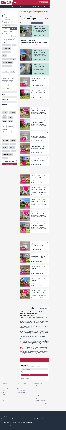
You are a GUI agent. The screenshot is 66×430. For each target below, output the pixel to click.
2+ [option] (7, 107)
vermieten (30, 350)
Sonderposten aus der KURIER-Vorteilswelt (40, 404)
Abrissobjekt (5, 140)
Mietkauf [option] (14, 36)
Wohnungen (20, 385)
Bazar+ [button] (40, 23)
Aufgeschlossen (6, 151)
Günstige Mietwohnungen (42, 390)
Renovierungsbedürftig (7, 154)
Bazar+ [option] (13, 28)
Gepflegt (12, 147)
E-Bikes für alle (41, 396)
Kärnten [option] (12, 71)
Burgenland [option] (5, 71)
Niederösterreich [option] (6, 74)
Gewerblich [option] (10, 126)
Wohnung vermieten (42, 395)
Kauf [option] (4, 36)
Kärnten (3, 394)
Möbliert (13, 144)
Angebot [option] (5, 131)
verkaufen (37, 350)
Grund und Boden (21, 392)
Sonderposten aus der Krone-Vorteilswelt (40, 401)
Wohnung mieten (31, 338)
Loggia (4, 121)
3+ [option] (11, 107)
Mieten (38, 320)
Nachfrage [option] (11, 131)
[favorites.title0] (36, 2)
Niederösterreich (5, 386)
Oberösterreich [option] (6, 78)
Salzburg (3, 390)
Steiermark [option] (5, 81)
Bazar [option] (6, 28)
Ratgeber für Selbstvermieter (42, 385)
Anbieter (4, 124)
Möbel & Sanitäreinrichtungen (27, 42)
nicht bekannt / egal (7, 66)
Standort (4, 69)
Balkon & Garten (38, 42)
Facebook (18, 425)
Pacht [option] (4, 39)
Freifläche (4, 115)
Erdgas (4, 55)
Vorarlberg (4, 398)
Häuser (19, 388)
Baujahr (3, 109)
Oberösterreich (5, 388)
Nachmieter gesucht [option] (7, 135)
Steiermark (4, 392)
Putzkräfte (44, 42)
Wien (3, 385)
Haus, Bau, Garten (34, 6)
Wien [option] (11, 85)
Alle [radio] (4, 14)
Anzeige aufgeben (29, 45)
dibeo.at (3, 418)
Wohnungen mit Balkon (23, 386)
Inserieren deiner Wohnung (26, 348)
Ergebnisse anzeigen (10, 164)
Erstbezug (13, 140)
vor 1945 (4, 112)
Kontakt (13, 421)
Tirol (3, 396)
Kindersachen (19, 6)
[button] (18, 2)
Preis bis (3, 94)
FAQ (19, 422)
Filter (3, 12)
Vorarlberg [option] (5, 85)
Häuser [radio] (5, 17)
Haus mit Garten (21, 390)
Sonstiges (4, 138)
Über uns (3, 421)
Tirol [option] (11, 81)
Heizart (3, 42)
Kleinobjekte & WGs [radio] (8, 22)
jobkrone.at (21, 418)
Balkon (4, 117)
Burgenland (4, 400)
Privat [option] (4, 126)
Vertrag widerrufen (20, 421)
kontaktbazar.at (42, 418)
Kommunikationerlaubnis (26, 422)
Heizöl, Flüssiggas (6, 48)
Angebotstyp (4, 129)
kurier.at (31, 418)
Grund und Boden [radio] (7, 20)
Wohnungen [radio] (6, 16)
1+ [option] (3, 107)
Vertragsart (4, 33)
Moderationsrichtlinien (33, 421)
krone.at (36, 418)
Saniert (13, 151)
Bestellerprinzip (23, 340)
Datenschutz (14, 422)
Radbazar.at (41, 398)
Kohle (14, 44)
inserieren (44, 331)
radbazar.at (9, 418)
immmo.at (27, 418)
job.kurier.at (15, 418)
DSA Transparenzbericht (6, 422)
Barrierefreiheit (43, 421)
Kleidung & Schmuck (26, 6)
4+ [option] (15, 107)
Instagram (23, 425)
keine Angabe (12, 112)
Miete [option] (9, 36)
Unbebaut (5, 158)
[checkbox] (9, 31)
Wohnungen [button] (34, 23)
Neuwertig (5, 147)
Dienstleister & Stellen (42, 6)
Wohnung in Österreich (38, 317)
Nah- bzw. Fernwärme (7, 62)
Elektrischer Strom (6, 52)
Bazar (23, 330)
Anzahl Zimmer (5, 104)
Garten (10, 117)
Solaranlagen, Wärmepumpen (9, 59)
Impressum (9, 421)
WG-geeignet (5, 144)
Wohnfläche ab (5, 99)
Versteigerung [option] (11, 39)
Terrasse (10, 121)
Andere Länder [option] (6, 88)
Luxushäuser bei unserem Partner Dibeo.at (41, 392)
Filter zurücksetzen (10, 161)
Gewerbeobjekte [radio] (7, 19)
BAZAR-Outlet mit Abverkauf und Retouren (40, 387)
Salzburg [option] (13, 78)
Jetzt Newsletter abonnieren (35, 374)
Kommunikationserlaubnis (36, 372)
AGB (27, 421)
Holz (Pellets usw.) (6, 44)
